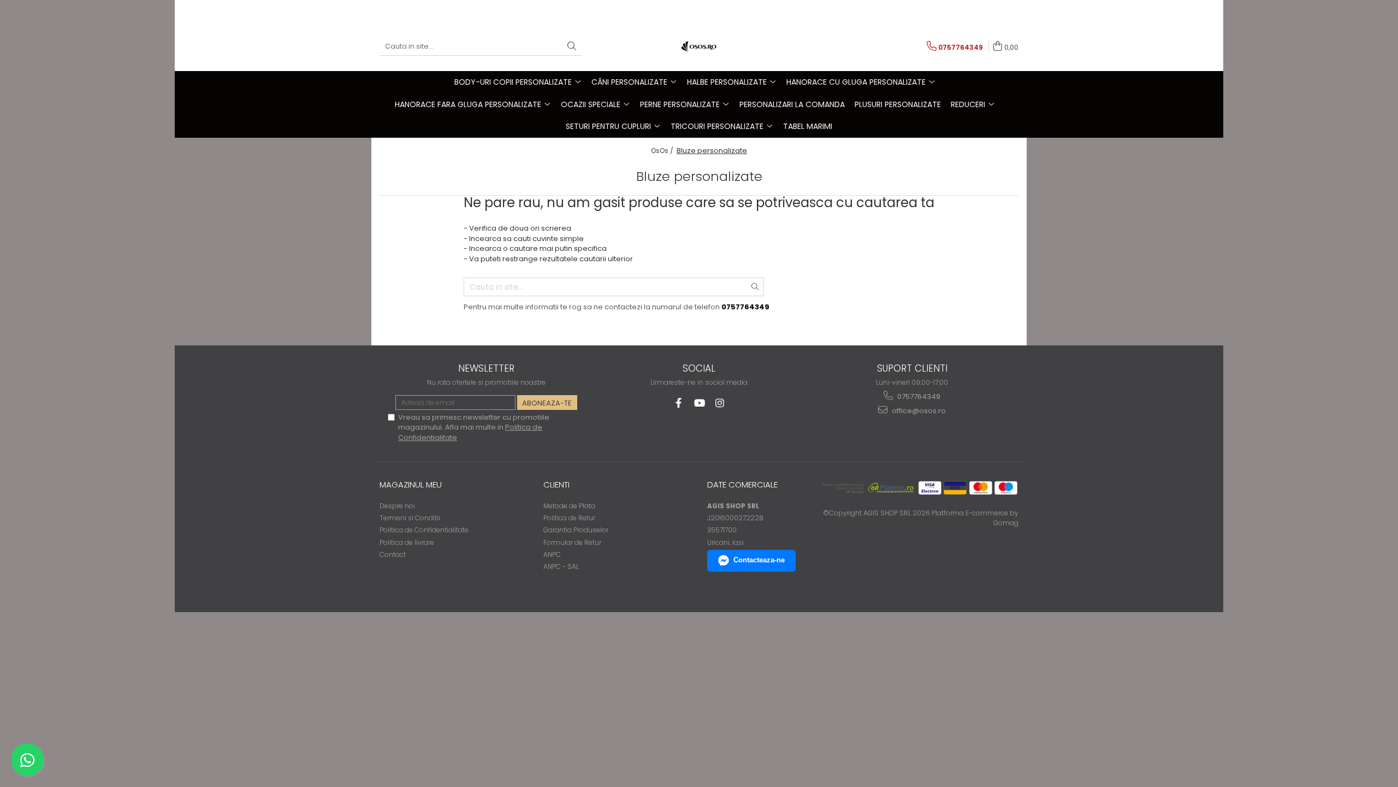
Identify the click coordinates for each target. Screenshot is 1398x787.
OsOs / (663, 150)
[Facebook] (678, 403)
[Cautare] (572, 47)
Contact (393, 554)
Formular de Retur (572, 542)
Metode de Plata (569, 505)
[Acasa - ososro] (699, 46)
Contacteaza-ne (759, 560)
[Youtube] (699, 403)
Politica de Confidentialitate (424, 530)
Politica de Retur (569, 517)
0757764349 (918, 396)
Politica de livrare (407, 542)
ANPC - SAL (561, 566)
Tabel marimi (807, 126)
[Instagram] (720, 403)
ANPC (552, 554)
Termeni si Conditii (410, 517)
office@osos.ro (918, 411)
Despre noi (397, 505)
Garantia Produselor (575, 530)
